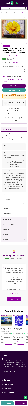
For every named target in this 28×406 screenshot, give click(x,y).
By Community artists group (6, 333)
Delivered (5, 76)
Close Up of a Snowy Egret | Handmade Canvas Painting (6, 330)
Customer (8, 388)
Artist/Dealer (8, 392)
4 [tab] (15, 293)
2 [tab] (10, 293)
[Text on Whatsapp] (16, 2)
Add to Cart (14, 85)
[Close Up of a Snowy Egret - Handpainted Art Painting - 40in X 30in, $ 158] (6, 320)
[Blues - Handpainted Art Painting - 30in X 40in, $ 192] (19, 320)
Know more (20, 104)
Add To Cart (8, 343)
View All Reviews (14, 299)
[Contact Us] (20, 2)
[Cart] (26, 2)
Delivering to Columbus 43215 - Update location (13, 80)
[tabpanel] (14, 277)
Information (8, 384)
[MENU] (2, 3)
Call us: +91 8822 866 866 (11, 369)
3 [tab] (12, 293)
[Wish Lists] (23, 2)
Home (2, 13)
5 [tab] (17, 293)
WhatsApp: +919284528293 (11, 371)
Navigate (7, 380)
